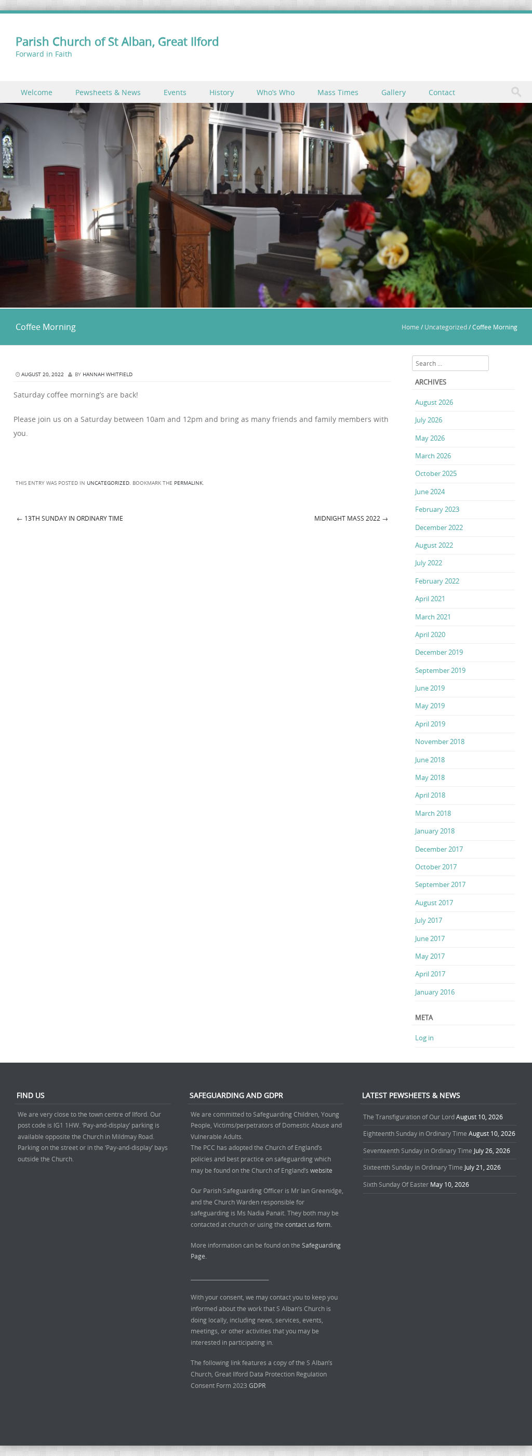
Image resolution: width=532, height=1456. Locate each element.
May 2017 (430, 956)
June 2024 (430, 491)
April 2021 (430, 598)
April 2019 (430, 724)
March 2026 (433, 455)
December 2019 (439, 652)
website (321, 1170)
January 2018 (435, 831)
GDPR (257, 1385)
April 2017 (430, 973)
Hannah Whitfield (107, 374)
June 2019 (430, 688)
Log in (424, 1037)
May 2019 (430, 705)
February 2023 (437, 509)
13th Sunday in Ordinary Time (70, 518)
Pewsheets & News (108, 92)
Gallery (393, 92)
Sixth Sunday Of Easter (396, 1184)
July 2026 (428, 420)
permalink (188, 483)
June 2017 (430, 938)
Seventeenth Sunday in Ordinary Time (417, 1150)
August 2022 (434, 545)
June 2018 (430, 759)
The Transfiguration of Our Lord (409, 1117)
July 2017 (428, 920)
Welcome (36, 92)
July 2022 (428, 562)
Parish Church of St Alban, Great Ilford (117, 41)
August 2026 (434, 402)
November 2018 (439, 741)
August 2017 (434, 902)
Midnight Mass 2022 (351, 518)
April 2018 (430, 795)
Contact (442, 92)
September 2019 (440, 670)
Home (410, 327)
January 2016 (435, 992)
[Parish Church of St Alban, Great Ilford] (266, 302)
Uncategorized (445, 327)
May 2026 (430, 438)
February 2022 (437, 581)
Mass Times (337, 92)
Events (175, 92)
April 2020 (430, 634)
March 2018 (433, 813)
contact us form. (309, 1224)
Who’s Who (276, 92)
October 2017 (436, 866)
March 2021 (433, 616)
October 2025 (436, 473)
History (221, 92)
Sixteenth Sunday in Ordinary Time (413, 1167)
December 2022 (439, 527)
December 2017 (439, 849)
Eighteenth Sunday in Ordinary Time (415, 1133)
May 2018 (430, 777)
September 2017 (440, 884)
